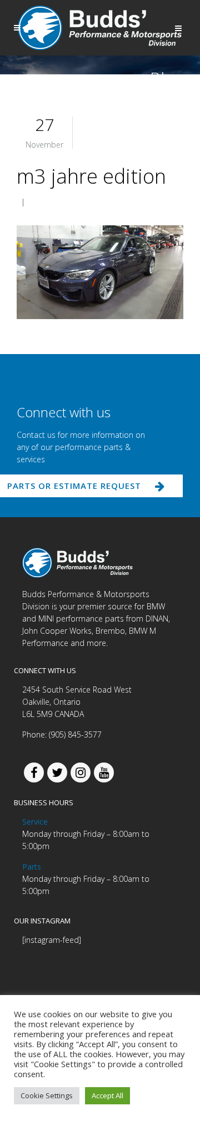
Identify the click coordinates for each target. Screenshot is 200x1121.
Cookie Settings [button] (47, 1095)
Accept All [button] (107, 1095)
